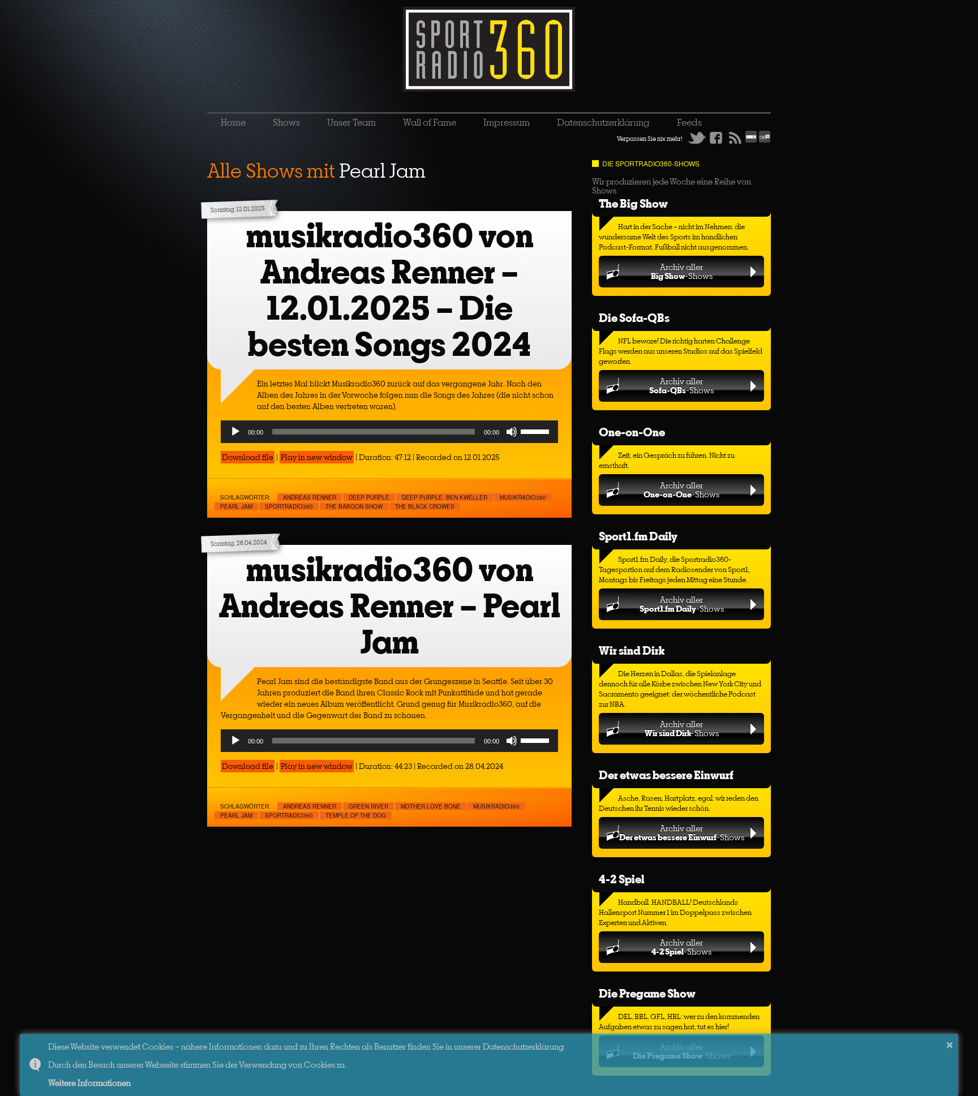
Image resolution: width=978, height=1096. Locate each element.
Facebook (716, 137)
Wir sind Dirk (631, 650)
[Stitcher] (751, 140)
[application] (389, 431)
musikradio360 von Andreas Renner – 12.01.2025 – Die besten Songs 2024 (389, 290)
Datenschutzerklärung (603, 122)
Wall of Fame (429, 122)
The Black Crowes (424, 506)
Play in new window (317, 457)
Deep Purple (369, 497)
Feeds (689, 122)
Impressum (506, 122)
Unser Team (351, 122)
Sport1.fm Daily (638, 536)
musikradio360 (523, 497)
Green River (368, 806)
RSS (735, 137)
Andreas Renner (309, 497)
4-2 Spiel (621, 879)
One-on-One (632, 432)
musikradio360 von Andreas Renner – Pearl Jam (389, 605)
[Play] (235, 431)
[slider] (536, 430)
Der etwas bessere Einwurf (666, 775)
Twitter (696, 137)
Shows (286, 122)
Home (233, 122)
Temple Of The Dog (355, 815)
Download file (247, 457)
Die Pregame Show (647, 993)
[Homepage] (489, 49)
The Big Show (633, 203)
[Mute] (511, 431)
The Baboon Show (354, 506)
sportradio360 (289, 506)
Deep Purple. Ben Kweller (444, 497)
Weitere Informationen (89, 1083)
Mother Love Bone (431, 806)
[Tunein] (764, 140)
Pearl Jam (236, 506)
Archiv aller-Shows (682, 271)
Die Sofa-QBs (634, 318)
